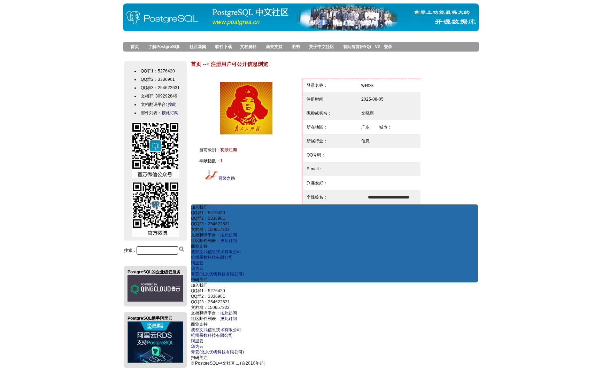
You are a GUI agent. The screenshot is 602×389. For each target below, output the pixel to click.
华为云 (197, 268)
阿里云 (197, 262)
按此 (172, 104)
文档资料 (248, 46)
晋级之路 (226, 178)
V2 (377, 46)
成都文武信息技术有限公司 (216, 251)
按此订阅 (170, 112)
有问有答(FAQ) (357, 46)
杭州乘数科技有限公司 (212, 257)
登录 (388, 46)
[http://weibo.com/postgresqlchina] (155, 236)
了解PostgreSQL (164, 46)
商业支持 (274, 46)
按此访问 (228, 235)
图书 (296, 46)
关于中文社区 (321, 46)
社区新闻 (198, 46)
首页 (132, 46)
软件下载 (223, 46)
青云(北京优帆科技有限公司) (217, 274)
